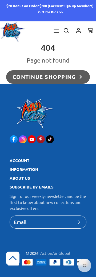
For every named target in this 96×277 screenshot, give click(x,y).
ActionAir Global (55, 253)
